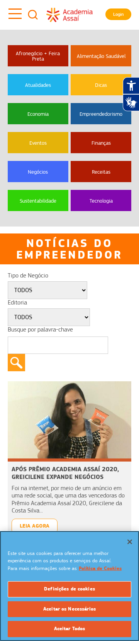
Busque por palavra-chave (40, 329)
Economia (38, 114)
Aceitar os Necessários (69, 609)
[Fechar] (129, 541)
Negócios (38, 172)
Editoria (17, 302)
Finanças (101, 143)
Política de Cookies (100, 568)
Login (118, 14)
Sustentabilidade (38, 201)
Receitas (101, 172)
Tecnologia (101, 201)
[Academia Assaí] (69, 14)
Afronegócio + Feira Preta (38, 56)
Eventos (38, 143)
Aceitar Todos (69, 629)
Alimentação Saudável (101, 56)
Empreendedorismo (101, 114)
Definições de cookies (69, 589)
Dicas (101, 85)
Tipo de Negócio (28, 275)
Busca (33, 14)
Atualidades (38, 85)
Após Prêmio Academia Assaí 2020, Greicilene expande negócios (65, 472)
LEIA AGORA (34, 526)
